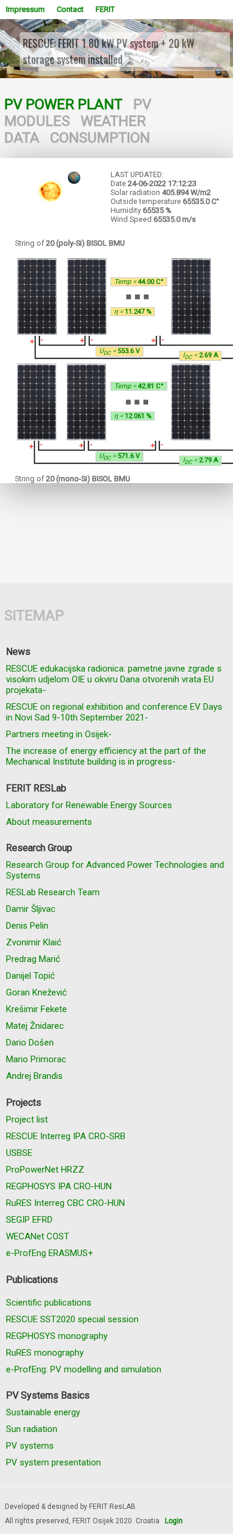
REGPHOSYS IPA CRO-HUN (59, 1186)
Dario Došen (30, 1042)
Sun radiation (31, 1429)
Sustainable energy (43, 1412)
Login (174, 1521)
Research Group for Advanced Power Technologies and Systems (115, 870)
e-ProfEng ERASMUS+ (49, 1253)
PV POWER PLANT (63, 104)
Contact (70, 9)
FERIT (105, 9)
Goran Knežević (36, 992)
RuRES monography (45, 1352)
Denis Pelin (27, 925)
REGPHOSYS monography (57, 1336)
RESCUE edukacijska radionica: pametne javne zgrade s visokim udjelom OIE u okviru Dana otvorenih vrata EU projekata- (114, 679)
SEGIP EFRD (29, 1219)
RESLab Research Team (53, 892)
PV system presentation (53, 1462)
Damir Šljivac (31, 909)
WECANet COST (37, 1236)
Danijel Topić (30, 975)
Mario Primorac (36, 1059)
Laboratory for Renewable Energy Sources (89, 805)
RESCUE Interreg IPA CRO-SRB (65, 1136)
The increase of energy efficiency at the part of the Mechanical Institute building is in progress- (106, 756)
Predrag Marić (33, 959)
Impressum (25, 9)
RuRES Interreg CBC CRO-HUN (65, 1203)
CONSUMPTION (100, 137)
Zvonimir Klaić (34, 942)
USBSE (19, 1153)
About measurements (49, 822)
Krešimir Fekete (36, 1009)
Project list (27, 1119)
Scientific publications (48, 1302)
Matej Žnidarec (35, 1025)
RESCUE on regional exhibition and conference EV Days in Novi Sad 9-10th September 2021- (114, 712)
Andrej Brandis (34, 1076)
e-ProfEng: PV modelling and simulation (83, 1369)
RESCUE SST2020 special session (72, 1319)
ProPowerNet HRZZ (45, 1169)
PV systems (30, 1445)
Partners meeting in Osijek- (59, 734)
